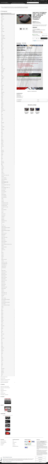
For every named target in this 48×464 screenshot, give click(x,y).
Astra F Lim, (3, 180)
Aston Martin (2, 31)
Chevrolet (2, 57)
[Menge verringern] (33, 38)
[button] (40, 2)
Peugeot (2, 317)
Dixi (1, 74)
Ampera (2, 172)
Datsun (2, 67)
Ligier (2, 132)
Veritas (2, 364)
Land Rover (2, 129)
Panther (2, 314)
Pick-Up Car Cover (3, 378)
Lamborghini (2, 126)
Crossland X (3, 216)
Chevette (3, 201)
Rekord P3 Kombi (4, 288)
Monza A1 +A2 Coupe (4, 259)
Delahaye (2, 71)
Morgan (2, 154)
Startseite (31, 0)
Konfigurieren (40, 459)
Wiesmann (2, 372)
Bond (1, 46)
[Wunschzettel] (42, 2)
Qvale (2, 324)
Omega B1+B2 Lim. (4, 267)
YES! (1, 375)
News (38, 0)
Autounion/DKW (3, 38)
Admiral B (3, 168)
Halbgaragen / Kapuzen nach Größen (5, 379)
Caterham (2, 56)
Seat (1, 339)
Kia (1, 121)
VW (1, 367)
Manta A (3, 252)
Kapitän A (3, 245)
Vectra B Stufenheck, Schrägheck (6, 302)
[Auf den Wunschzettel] (30, 13)
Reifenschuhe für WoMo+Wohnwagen (5, 387)
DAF (1, 64)
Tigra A (2, 296)
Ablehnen (40, 461)
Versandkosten (2, 443)
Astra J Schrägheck (4, 191)
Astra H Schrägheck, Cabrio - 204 (6, 187)
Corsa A (2, 208)
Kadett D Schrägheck (4, 241)
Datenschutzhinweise (8, 461)
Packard (2, 310)
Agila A (2, 169)
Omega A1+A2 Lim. (4, 266)
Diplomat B (3, 219)
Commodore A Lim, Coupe (5, 202)
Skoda (2, 343)
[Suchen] (38, 2)
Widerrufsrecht (14, 442)
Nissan (2, 158)
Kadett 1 (3, 231)
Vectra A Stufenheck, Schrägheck (6, 299)
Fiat (1, 82)
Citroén (2, 60)
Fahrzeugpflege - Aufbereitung (4, 394)
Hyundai (2, 104)
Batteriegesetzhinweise (15, 446)
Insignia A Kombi (4, 226)
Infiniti (2, 107)
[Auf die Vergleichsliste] (28, 13)
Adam (2, 165)
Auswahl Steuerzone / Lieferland (37, 32)
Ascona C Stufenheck (4, 179)
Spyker (2, 346)
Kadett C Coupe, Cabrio (4, 237)
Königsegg (2, 122)
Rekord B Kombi (3, 273)
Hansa (2, 96)
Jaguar (2, 114)
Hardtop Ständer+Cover (3, 390)
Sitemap (14, 443)
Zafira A (2, 306)
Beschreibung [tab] (19, 43)
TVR (1, 361)
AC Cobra (2, 16)
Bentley (2, 39)
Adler (2, 17)
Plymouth (2, 320)
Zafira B (2, 307)
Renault (2, 328)
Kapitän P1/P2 (3, 249)
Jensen (2, 118)
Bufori (2, 50)
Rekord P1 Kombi (4, 284)
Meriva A (3, 255)
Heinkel (2, 97)
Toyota (2, 357)
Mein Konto (35, 0)
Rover (2, 335)
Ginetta (2, 89)
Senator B (3, 291)
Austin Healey (3, 35)
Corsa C (2, 212)
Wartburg (2, 371)
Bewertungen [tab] (24, 43)
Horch (2, 100)
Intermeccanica (3, 110)
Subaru (2, 349)
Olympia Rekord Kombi (4, 263)
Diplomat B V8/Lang (4, 220)
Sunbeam (2, 350)
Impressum (4, 461)
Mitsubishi (2, 150)
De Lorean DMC (3, 68)
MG (1, 147)
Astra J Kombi (3, 190)
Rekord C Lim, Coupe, (4, 277)
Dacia (2, 63)
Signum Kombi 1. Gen (4, 292)
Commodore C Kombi (4, 205)
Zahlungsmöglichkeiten (3, 442)
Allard (2, 20)
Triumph (2, 360)
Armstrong (2, 28)
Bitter (2, 42)
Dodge (2, 75)
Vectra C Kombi (3, 303)
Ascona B (3, 176)
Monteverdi (2, 151)
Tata (1, 354)
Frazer (2, 86)
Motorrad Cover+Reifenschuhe (4, 382)
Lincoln (2, 133)
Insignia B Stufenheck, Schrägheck (6, 230)
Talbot (2, 353)
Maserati (2, 140)
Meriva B (3, 256)
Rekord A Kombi (3, 270)
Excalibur (2, 78)
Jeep (1, 115)
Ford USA (2, 85)
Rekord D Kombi (3, 278)
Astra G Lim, (3, 183)
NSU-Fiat (2, 161)
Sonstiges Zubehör (3, 393)
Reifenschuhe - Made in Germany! (5, 386)
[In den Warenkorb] (17, 11)
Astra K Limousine (4, 194)
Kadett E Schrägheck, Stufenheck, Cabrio (7, 244)
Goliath (2, 93)
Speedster (3, 295)
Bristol (2, 49)
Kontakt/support (42, 0)
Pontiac (2, 321)
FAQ (46, 0)
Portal (28, 0)
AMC (1, 24)
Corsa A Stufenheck (4, 209)
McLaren (2, 144)
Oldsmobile (2, 162)
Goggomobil (2, 92)
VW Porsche (2, 368)
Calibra (2, 198)
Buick (2, 53)
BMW (2, 45)
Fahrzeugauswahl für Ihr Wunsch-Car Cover (6, 13)
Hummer (2, 103)
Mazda (2, 143)
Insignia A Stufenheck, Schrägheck (6, 227)
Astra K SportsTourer (4, 197)
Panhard (2, 313)
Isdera (2, 111)
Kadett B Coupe (3, 234)
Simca (2, 342)
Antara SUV (3, 173)
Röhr (1, 332)
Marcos (2, 139)
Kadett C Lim (3, 238)
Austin (2, 34)
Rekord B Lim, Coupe (4, 274)
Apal (1, 27)
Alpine (2, 21)
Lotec (2, 136)
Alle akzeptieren (40, 457)
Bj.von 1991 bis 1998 (37, 22)
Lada (1, 125)
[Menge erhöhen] (38, 38)
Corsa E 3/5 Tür (3, 215)
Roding (2, 331)
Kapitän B (3, 248)
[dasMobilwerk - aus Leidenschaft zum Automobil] (5, 2)
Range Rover (2, 325)
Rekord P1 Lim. (3, 285)
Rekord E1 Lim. (3, 281)
